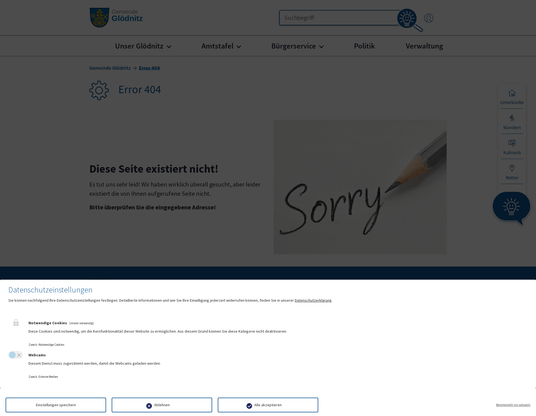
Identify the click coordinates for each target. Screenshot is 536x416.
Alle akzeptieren (268, 404)
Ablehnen (162, 404)
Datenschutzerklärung (313, 300)
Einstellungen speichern (56, 404)
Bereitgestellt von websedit (513, 405)
